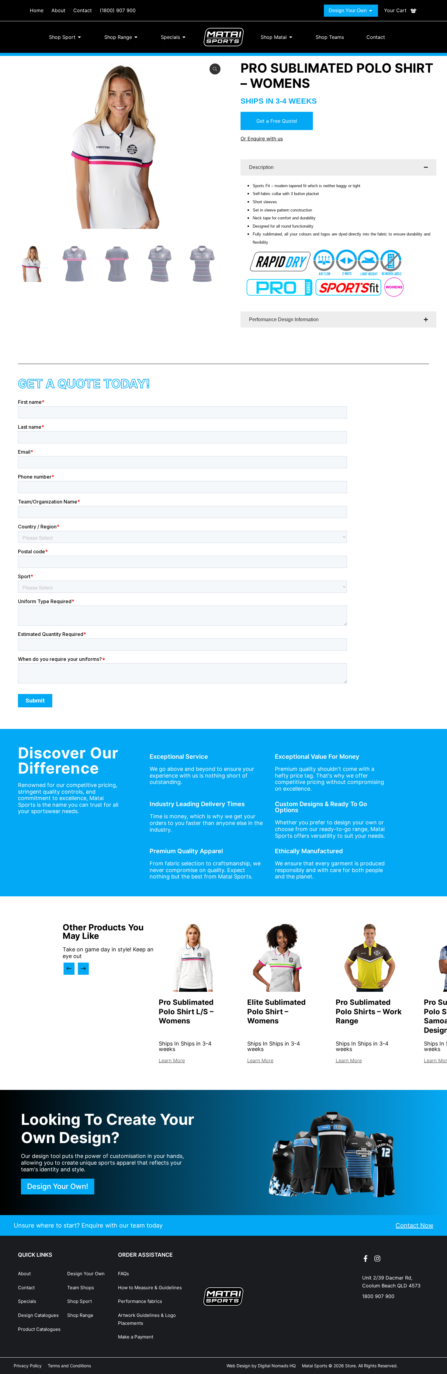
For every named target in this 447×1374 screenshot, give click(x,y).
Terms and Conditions (69, 1365)
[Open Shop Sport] (79, 37)
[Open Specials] (184, 37)
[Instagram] (377, 1258)
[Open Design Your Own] (370, 10)
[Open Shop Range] (135, 37)
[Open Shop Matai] (290, 37)
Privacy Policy (28, 1365)
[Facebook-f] (365, 1258)
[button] (69, 969)
